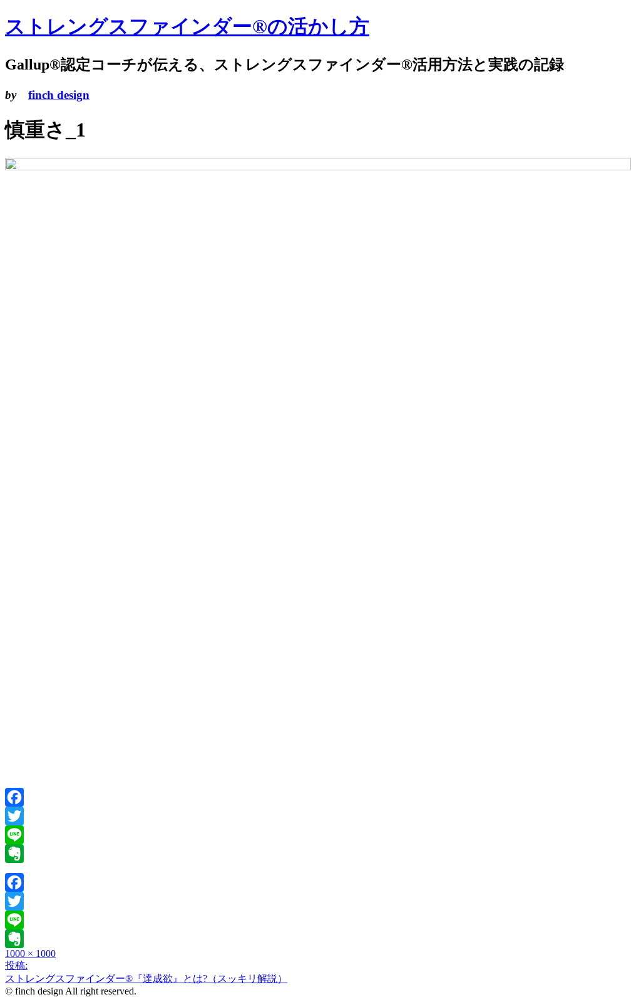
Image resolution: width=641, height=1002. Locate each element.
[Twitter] (320, 816)
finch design (59, 94)
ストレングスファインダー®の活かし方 (187, 26)
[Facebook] (320, 797)
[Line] (320, 834)
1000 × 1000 (30, 953)
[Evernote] (320, 853)
